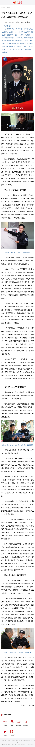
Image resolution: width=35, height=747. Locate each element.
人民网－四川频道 (25, 22)
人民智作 (12, 735)
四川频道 (8, 7)
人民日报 (5, 725)
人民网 (2, 7)
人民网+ (11, 725)
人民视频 (5, 735)
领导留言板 (25, 725)
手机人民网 (18, 725)
